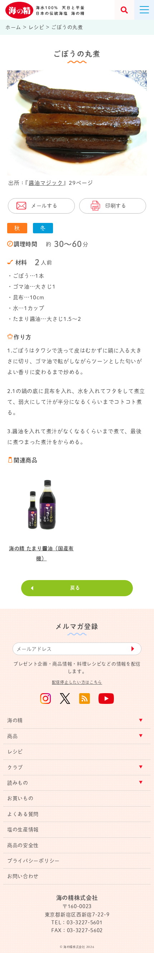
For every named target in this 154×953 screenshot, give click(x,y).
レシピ (15, 751)
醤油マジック (46, 183)
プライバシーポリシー (33, 860)
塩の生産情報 (23, 829)
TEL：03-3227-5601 (76, 922)
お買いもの (20, 798)
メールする (44, 205)
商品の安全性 (23, 845)
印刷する (115, 205)
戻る (75, 587)
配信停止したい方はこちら (77, 682)
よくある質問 (23, 814)
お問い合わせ (23, 876)
